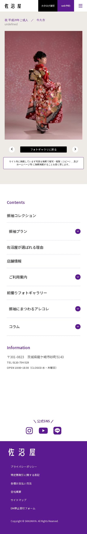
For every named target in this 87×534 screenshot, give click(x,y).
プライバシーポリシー (24, 466)
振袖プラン (18, 231)
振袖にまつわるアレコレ (29, 308)
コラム (14, 326)
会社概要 (16, 492)
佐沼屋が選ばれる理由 (25, 247)
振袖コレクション (21, 215)
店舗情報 (14, 261)
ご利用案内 (18, 277)
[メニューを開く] (80, 6)
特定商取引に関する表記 (25, 475)
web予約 (65, 5)
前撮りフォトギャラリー (27, 292)
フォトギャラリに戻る (43, 149)
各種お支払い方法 (21, 483)
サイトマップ (19, 500)
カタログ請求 (48, 5)
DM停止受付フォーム (23, 508)
